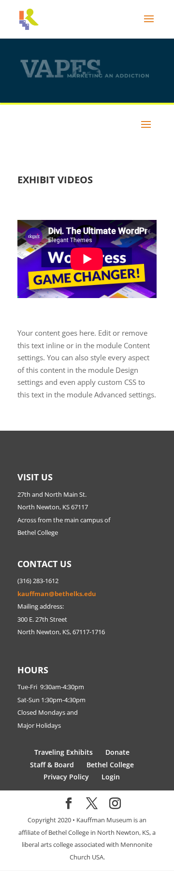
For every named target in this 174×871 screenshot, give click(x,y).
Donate (117, 752)
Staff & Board (52, 764)
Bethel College (110, 764)
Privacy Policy (66, 776)
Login (111, 776)
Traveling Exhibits (63, 752)
